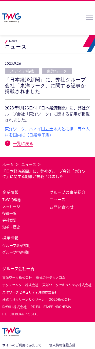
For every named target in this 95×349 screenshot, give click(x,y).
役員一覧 (9, 213)
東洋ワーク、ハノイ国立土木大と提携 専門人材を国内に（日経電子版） (47, 132)
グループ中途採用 (16, 252)
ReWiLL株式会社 (14, 306)
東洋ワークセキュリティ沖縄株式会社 (30, 292)
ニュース (28, 164)
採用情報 (10, 238)
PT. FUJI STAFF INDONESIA (51, 306)
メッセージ (11, 206)
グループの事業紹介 (67, 192)
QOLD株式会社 (60, 299)
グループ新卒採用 (16, 245)
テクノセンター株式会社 (20, 284)
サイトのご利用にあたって (22, 344)
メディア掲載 (22, 71)
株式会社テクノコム (50, 277)
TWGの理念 (11, 199)
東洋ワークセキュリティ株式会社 (66, 284)
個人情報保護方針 (62, 344)
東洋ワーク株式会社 (17, 277)
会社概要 (9, 220)
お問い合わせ (61, 207)
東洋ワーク (57, 71)
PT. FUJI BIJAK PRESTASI (21, 314)
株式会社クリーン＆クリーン (23, 299)
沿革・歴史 (11, 226)
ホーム (8, 164)
